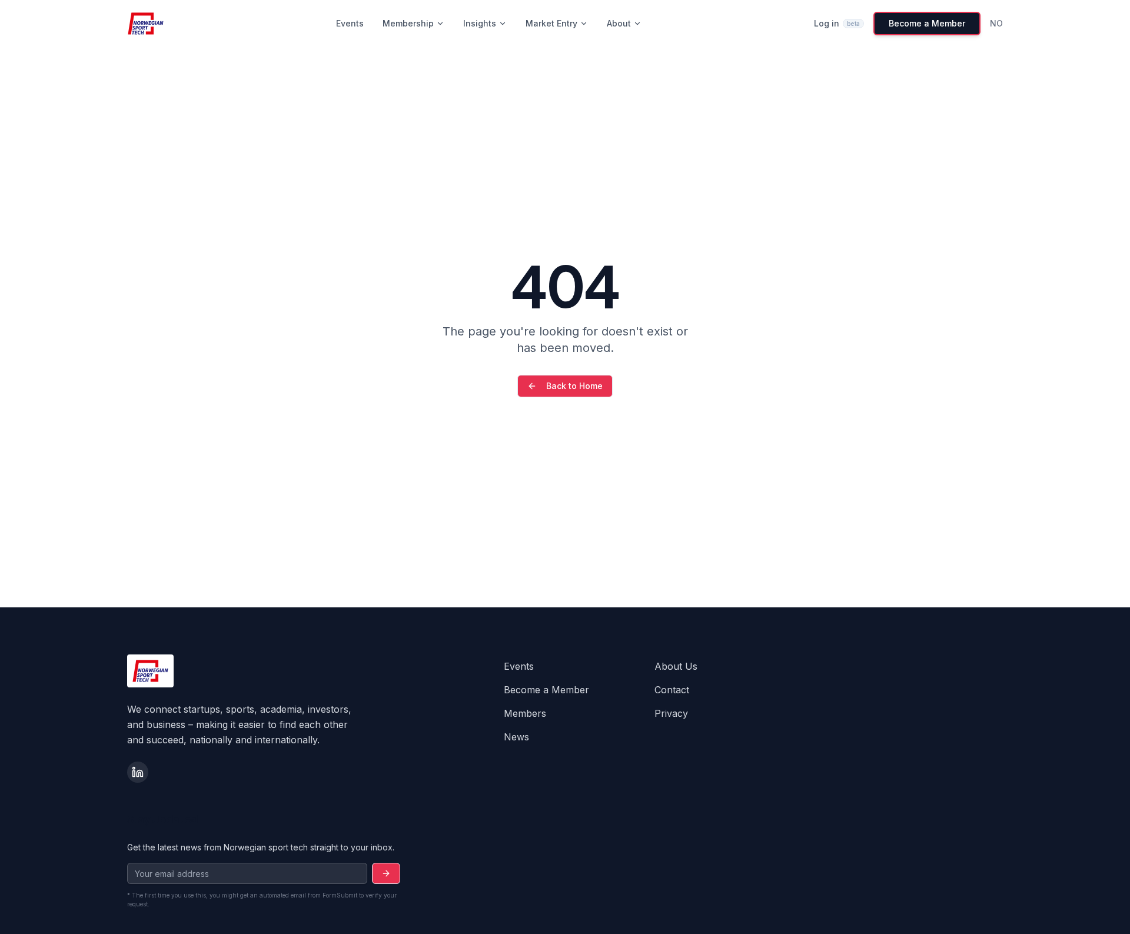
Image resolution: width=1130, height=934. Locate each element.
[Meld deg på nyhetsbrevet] (386, 873)
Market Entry (551, 23)
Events (350, 23)
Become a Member (927, 23)
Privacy (671, 713)
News (516, 737)
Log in (837, 23)
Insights (479, 23)
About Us (675, 666)
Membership (408, 23)
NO (996, 23)
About (619, 23)
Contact (671, 690)
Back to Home (574, 386)
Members (525, 713)
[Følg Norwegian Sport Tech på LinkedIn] (137, 772)
